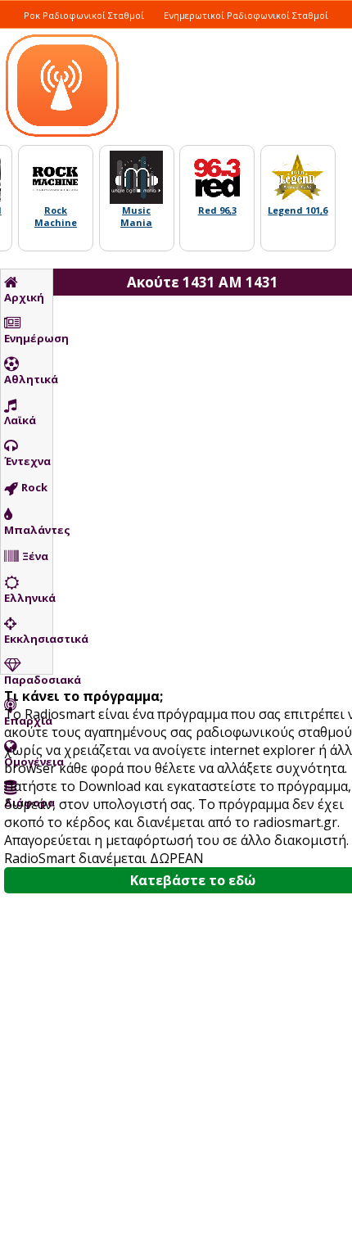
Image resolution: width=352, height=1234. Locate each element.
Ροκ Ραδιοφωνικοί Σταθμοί (84, 15)
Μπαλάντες (28, 529)
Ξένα (35, 556)
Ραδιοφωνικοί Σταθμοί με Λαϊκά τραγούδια (125, 33)
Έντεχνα (27, 461)
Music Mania (136, 216)
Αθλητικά (28, 379)
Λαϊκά (20, 420)
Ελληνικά (28, 597)
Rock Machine (55, 216)
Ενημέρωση (28, 338)
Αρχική (24, 297)
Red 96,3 (217, 210)
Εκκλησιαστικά (28, 638)
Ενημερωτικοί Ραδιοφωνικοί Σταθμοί (246, 15)
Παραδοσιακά (28, 679)
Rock (34, 487)
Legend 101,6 (297, 210)
